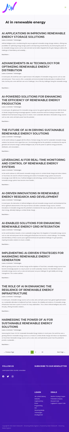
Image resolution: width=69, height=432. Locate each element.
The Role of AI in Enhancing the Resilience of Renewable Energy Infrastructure (28, 290)
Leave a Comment (7, 40)
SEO (35, 408)
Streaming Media (39, 410)
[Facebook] (3, 376)
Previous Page (9, 352)
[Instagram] (13, 376)
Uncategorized (38, 415)
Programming (38, 405)
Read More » (5, 54)
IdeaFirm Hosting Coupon (58, 396)
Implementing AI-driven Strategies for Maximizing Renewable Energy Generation (33, 256)
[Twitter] (8, 376)
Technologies (17, 40)
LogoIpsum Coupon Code (58, 403)
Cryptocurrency (38, 401)
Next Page (61, 352)
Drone (36, 403)
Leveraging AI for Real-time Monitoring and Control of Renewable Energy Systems (33, 163)
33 (42, 352)
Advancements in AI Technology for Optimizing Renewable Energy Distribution (31, 67)
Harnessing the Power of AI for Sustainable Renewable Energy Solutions (27, 323)
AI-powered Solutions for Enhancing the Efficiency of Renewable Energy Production (32, 100)
